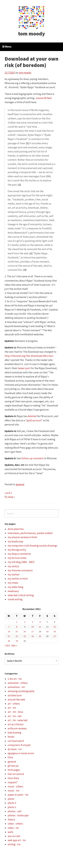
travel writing (15, 599)
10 (32, 626)
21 (9, 636)
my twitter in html (18, 578)
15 (17, 631)
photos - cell (14, 811)
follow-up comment (32, 458)
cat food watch (16, 741)
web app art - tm (17, 840)
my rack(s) (13, 566)
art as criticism (16, 724)
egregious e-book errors (21, 753)
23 (25, 636)
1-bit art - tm (15, 678)
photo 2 (12, 803)
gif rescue (13, 765)
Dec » (14, 645)
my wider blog (15, 587)
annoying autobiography (21, 691)
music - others (15, 786)
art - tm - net (15, 716)
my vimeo (13, 582)
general (20, 484)
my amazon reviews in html (22, 537)
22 (17, 636)
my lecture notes (17, 558)
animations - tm (16, 687)
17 (32, 631)
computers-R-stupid (19, 745)
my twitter (13, 574)
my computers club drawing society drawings (32, 545)
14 (9, 631)
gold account (34, 420)
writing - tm (14, 844)
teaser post (24, 368)
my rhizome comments (20, 570)
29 (17, 641)
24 (32, 636)
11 (40, 626)
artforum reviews (17, 728)
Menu (8, 46)
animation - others (18, 683)
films (10, 757)
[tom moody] (31, 17)
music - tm (13, 790)
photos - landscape (18, 815)
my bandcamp (15, 541)
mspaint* (13, 782)
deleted (32, 416)
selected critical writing (21, 595)
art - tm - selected (18, 720)
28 (9, 641)
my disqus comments (19, 553)
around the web (16, 699)
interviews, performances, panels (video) (30, 533)
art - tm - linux (15, 712)
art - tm (12, 707)
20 (55, 631)
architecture (15, 695)
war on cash (14, 836)
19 (47, 631)
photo (11, 798)
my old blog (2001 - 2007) (21, 562)
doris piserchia (16, 529)
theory (11, 819)
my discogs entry (17, 549)
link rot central (16, 774)
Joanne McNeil (43, 98)
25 (40, 636)
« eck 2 (8, 493)
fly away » (10, 497)
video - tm (13, 828)
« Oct (7, 645)
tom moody (31, 33)
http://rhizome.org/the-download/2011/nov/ (29, 356)
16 (25, 631)
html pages (14, 770)
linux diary (13, 778)
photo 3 (12, 807)
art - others (14, 703)
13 (55, 626)
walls (10, 832)
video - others (15, 823)
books (11, 736)
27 (55, 636)
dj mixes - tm (15, 749)
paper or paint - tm (18, 794)
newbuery (13, 591)
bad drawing (14, 732)
